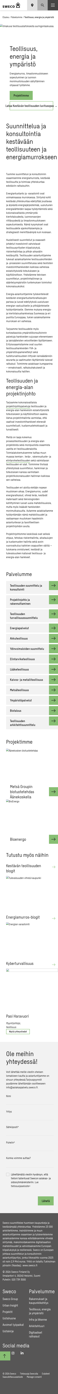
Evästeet (46, 1373)
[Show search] (42, 5)
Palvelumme (16, 17)
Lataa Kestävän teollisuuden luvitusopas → (31, 106)
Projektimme (21, 95)
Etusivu (6, 17)
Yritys (9, 1111)
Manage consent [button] (34, 1376)
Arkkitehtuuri (36, 1326)
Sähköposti (12, 1126)
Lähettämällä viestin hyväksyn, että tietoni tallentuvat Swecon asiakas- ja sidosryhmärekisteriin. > (31, 1180)
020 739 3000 (19, 1279)
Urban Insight (10, 1305)
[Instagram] (14, 1353)
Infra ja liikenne (38, 1319)
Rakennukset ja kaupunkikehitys (38, 1301)
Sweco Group (10, 1299)
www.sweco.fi (30, 1265)
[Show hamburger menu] (53, 5)
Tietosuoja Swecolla (29, 1373)
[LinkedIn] (23, 1353)
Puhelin (10, 1142)
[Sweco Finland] (11, 5)
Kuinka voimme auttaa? (18, 1157)
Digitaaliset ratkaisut (35, 1334)
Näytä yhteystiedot (18, 1031)
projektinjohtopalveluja (18, 406)
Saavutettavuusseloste (13, 1376)
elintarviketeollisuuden (18, 460)
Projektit (8, 1312)
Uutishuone (9, 1318)
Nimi (8, 1096)
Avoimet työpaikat (13, 1324)
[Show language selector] (32, 5)
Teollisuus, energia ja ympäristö (40, 1311)
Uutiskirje (8, 1331)
